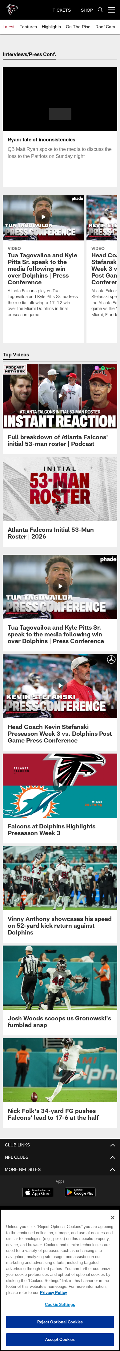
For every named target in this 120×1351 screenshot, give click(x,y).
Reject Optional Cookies (60, 1321)
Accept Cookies (60, 1339)
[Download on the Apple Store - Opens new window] (38, 1193)
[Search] (100, 10)
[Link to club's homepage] (12, 7)
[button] (60, 114)
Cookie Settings (60, 1304)
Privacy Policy (52, 1292)
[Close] (112, 1217)
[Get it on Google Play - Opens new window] (80, 1195)
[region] (60, 1280)
